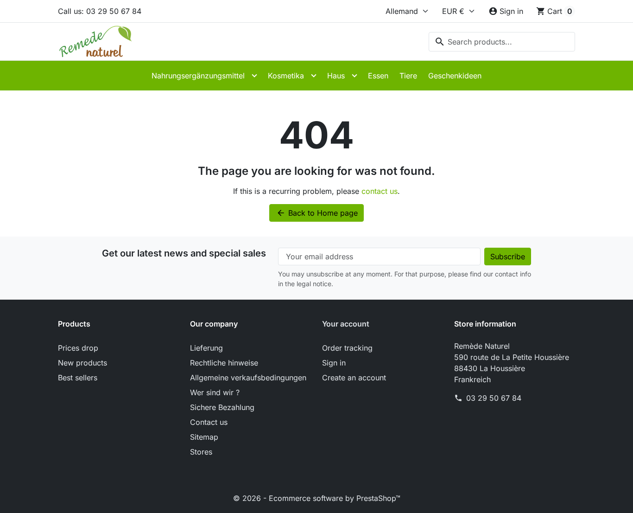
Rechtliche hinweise (224, 362)
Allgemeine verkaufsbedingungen (248, 377)
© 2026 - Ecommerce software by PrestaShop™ (316, 498)
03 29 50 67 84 (493, 398)
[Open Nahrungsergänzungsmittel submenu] (254, 75)
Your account (345, 323)
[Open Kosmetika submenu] (314, 75)
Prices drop (78, 348)
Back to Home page (317, 213)
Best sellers (77, 377)
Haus (336, 75)
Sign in (334, 362)
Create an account (354, 377)
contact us (379, 191)
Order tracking (347, 348)
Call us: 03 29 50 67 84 (99, 11)
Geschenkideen (454, 75)
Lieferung (206, 348)
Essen (378, 75)
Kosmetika (286, 75)
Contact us (209, 422)
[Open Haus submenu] (354, 75)
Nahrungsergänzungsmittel (198, 75)
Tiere (408, 75)
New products (82, 362)
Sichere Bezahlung (222, 407)
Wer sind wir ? (215, 392)
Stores (201, 451)
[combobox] (502, 41)
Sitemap (204, 437)
